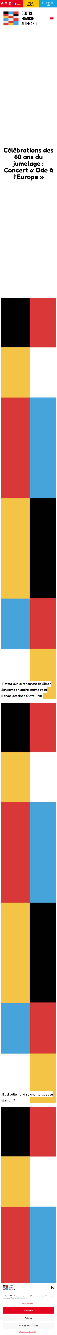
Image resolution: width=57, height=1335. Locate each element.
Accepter (28, 1310)
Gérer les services (27, 1303)
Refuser (28, 1318)
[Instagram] (6, 4)
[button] (52, 1287)
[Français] (15, 3)
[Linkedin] (10, 4)
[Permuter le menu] (52, 18)
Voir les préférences (28, 1325)
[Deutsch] (19, 3)
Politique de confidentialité (27, 1332)
